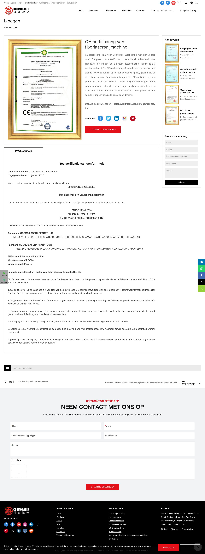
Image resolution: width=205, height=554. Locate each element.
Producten (93, 10)
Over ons (140, 10)
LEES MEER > (10, 518)
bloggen (109, 10)
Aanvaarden (168, 548)
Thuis (58, 513)
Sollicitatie (126, 10)
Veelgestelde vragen (189, 10)
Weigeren (190, 547)
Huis (81, 10)
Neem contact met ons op (162, 10)
